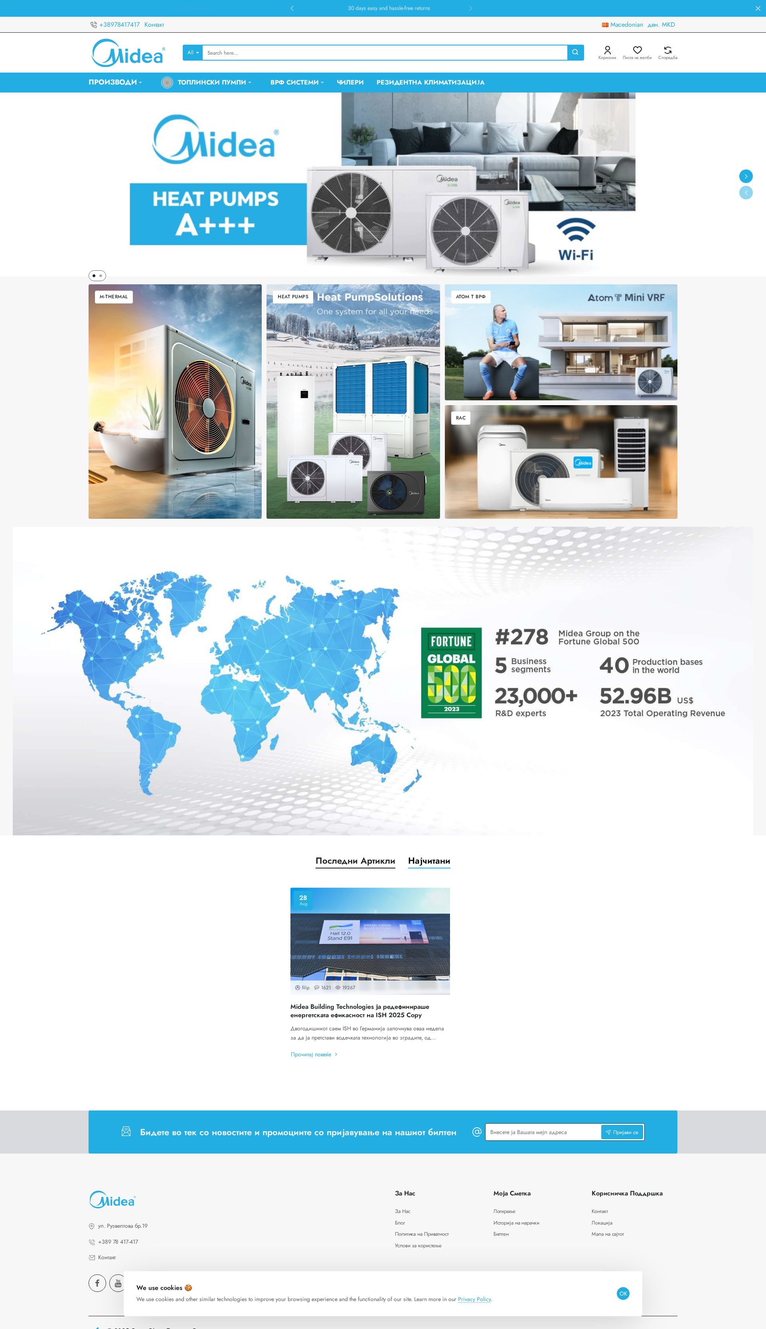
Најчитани (429, 860)
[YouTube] (118, 1283)
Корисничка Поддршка (627, 1193)
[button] (292, 8)
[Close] (758, 8)
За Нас (405, 1193)
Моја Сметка (512, 1193)
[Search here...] (575, 52)
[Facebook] (97, 1283)
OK (623, 1293)
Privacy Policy (474, 1299)
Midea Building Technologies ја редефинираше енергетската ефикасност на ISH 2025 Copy (359, 1011)
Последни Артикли (355, 860)
